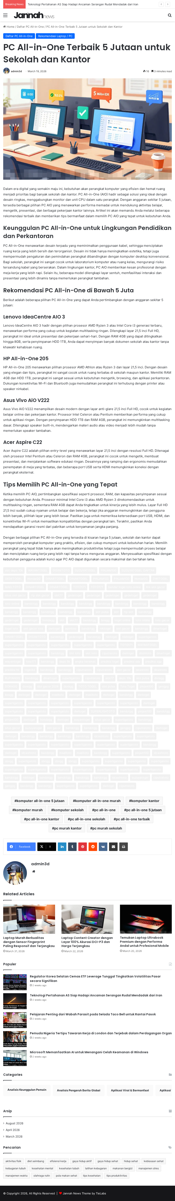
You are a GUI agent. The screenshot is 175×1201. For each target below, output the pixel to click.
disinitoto (145, 653)
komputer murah (29, 810)
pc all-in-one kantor (42, 819)
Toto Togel (127, 686)
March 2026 (14, 1136)
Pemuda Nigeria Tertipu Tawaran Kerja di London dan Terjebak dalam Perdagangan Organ (101, 1033)
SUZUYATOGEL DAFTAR (138, 570)
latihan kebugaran (96, 1168)
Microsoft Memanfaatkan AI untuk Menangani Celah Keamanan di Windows (89, 1052)
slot (116, 612)
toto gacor (162, 620)
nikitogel (105, 628)
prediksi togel (110, 661)
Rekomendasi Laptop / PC (55, 36)
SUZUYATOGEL (85, 570)
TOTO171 (79, 587)
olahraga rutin (42, 1175)
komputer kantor (145, 801)
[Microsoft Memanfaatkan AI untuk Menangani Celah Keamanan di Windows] (15, 1058)
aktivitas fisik (13, 1161)
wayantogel (13, 661)
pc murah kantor (68, 828)
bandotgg (31, 603)
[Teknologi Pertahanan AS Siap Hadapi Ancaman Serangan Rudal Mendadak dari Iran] (15, 1001)
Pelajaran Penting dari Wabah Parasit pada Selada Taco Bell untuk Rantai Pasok (93, 1014)
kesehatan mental (42, 1168)
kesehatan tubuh (69, 1168)
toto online (12, 603)
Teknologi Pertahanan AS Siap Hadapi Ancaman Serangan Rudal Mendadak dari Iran (83, 4)
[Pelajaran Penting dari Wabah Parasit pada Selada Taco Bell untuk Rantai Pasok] (15, 1020)
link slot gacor (155, 587)
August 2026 (14, 1123)
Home (10, 26)
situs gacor (102, 719)
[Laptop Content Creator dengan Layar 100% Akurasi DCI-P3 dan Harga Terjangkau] (87, 919)
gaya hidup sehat (108, 1161)
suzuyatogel (33, 728)
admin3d (16, 71)
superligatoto (147, 637)
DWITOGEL (160, 578)
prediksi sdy (132, 661)
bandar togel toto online (124, 587)
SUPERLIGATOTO (103, 711)
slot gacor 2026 (47, 686)
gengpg (163, 686)
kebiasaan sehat (153, 1161)
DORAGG (11, 686)
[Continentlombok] (34, 15)
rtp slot (128, 612)
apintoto (70, 628)
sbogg (9, 761)
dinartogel (160, 628)
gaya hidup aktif (82, 1161)
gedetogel (75, 595)
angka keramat (85, 661)
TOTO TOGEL (87, 686)
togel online (122, 620)
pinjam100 (146, 686)
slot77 (58, 595)
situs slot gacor (15, 595)
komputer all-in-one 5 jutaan (40, 801)
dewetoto (142, 670)
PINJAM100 (108, 570)
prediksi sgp (153, 661)
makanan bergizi (123, 1168)
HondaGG (34, 578)
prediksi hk (12, 670)
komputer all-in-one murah (98, 801)
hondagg (48, 620)
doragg (159, 678)
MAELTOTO (13, 587)
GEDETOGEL (13, 578)
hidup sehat (131, 1161)
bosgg (105, 620)
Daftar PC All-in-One (30, 26)
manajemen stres (149, 1168)
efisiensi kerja (58, 1161)
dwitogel (54, 628)
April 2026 (13, 1130)
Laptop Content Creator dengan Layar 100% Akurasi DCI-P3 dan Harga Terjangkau (87, 942)
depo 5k (64, 661)
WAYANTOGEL (38, 570)
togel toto (11, 628)
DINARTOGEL (55, 578)
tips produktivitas (116, 1175)
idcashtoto (101, 736)
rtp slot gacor (40, 595)
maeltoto (58, 694)
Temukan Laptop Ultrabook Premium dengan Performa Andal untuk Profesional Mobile (144, 942)
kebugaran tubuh (16, 1168)
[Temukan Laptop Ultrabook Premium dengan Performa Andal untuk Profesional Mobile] (146, 919)
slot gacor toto (33, 628)
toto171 (31, 661)
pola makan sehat (66, 1175)
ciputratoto (109, 653)
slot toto (74, 653)
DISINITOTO (61, 570)
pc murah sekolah (107, 828)
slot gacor (123, 628)
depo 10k (125, 678)
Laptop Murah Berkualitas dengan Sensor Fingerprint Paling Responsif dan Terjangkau (29, 942)
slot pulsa (102, 612)
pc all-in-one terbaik (133, 819)
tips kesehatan (92, 1175)
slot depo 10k (14, 570)
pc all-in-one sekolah (87, 819)
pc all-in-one (105, 810)
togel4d (30, 670)
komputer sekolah (68, 810)
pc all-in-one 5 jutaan (144, 810)
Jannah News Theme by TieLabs (84, 1193)
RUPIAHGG (12, 678)
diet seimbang (35, 1161)
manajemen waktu (17, 1175)
